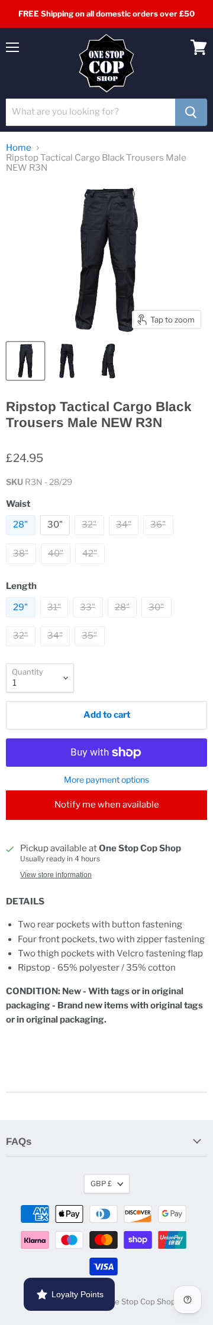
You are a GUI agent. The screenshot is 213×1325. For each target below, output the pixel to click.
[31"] (56, 620)
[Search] (191, 112)
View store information (56, 875)
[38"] (22, 567)
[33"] (89, 620)
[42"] (91, 567)
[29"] (22, 620)
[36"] (159, 538)
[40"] (57, 567)
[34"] (125, 538)
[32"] (91, 538)
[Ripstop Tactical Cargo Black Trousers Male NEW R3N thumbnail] (25, 361)
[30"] (56, 538)
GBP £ (101, 1183)
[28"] (22, 538)
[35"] (91, 649)
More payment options (106, 779)
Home (18, 148)
